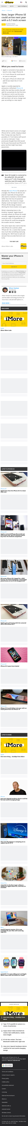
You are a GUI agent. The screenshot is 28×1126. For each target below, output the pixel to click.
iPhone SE (9, 10)
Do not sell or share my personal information (13, 1116)
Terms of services (20, 271)
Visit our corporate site (14, 1060)
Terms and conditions (7, 1071)
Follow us (15, 60)
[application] (14, 159)
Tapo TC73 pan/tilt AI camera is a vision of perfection (14, 1025)
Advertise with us (6, 1105)
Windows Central (6, 1112)
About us (4, 1099)
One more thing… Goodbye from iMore (14, 1018)
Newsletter (23, 61)
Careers (4, 1088)
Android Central (6, 1109)
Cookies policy (5, 1082)
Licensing (4, 1092)
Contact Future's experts (8, 1075)
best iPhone (13, 191)
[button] (26, 2)
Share (5, 61)
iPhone (3, 10)
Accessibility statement (8, 1085)
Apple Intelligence (22, 6)
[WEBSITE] (13, 292)
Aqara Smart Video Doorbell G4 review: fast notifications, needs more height (13, 1033)
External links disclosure (8, 1095)
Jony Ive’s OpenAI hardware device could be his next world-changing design (15, 1048)
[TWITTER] (10, 292)
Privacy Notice (22, 272)
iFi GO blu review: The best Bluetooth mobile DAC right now (14, 1040)
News (3, 24)
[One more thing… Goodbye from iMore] (14, 1014)
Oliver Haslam (11, 24)
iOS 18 (11, 6)
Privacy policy (5, 1078)
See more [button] (14, 187)
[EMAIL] (15, 292)
